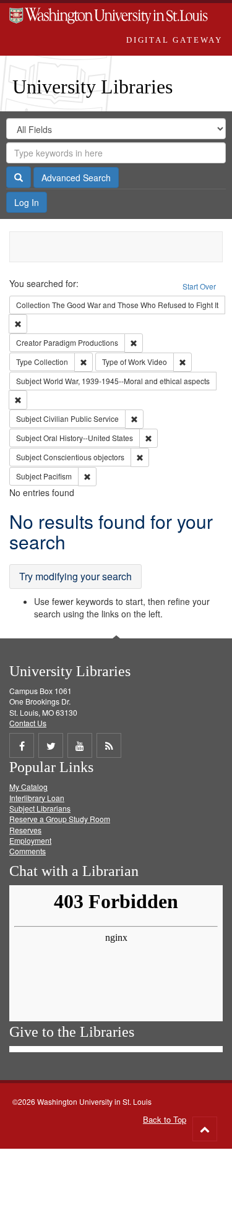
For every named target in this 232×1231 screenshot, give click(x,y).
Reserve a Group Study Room (59, 818)
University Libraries (92, 86)
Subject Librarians (40, 808)
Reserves (25, 830)
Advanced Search (76, 177)
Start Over (199, 286)
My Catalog (28, 786)
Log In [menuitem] (26, 202)
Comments (27, 851)
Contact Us (27, 723)
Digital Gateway (174, 40)
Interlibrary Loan (36, 797)
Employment (30, 840)
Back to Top (164, 1119)
